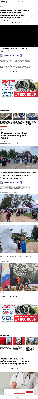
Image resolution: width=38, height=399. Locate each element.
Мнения (27, 1)
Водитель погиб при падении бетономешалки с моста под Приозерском (6, 122)
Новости (14, 1)
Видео (19, 1)
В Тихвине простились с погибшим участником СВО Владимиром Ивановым (18, 348)
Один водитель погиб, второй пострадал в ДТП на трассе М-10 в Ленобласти (31, 123)
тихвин (19, 301)
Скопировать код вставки (34, 47)
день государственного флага (12, 301)
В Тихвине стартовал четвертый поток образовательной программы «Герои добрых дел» (30, 348)
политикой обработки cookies (19, 393)
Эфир (23, 1)
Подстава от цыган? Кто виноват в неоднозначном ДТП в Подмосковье (19, 122)
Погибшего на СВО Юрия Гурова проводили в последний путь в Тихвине (6, 347)
